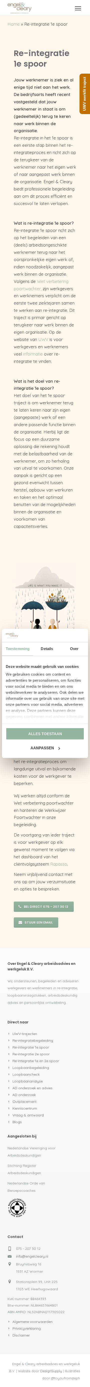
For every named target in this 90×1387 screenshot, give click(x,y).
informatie (33, 354)
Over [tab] (74, 649)
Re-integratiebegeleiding (32, 1040)
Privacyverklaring (26, 1328)
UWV (43, 339)
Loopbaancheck (26, 1074)
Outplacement (24, 1101)
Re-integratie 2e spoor (31, 1054)
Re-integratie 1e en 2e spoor (35, 1061)
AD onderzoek (24, 1095)
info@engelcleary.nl (32, 1256)
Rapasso (58, 864)
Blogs (17, 1122)
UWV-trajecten (24, 1033)
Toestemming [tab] (18, 649)
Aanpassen (42, 748)
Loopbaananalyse (27, 1081)
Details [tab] (47, 649)
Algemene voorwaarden (32, 1321)
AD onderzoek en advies (32, 1088)
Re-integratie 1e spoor (30, 1047)
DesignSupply (51, 1371)
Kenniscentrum (24, 1108)
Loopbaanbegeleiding (30, 1067)
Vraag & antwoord (28, 1115)
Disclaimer (21, 1335)
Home (14, 24)
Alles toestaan (45, 734)
